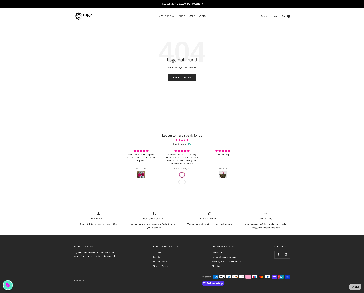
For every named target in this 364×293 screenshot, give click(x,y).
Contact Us (217, 252)
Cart (285, 16)
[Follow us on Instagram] (286, 254)
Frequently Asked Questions (225, 257)
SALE (192, 16)
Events (156, 257)
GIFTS (202, 16)
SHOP (182, 16)
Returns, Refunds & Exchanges (226, 261)
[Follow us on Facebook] (278, 254)
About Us (157, 252)
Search (264, 16)
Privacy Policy (160, 261)
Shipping (216, 266)
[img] (182, 140)
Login (274, 16)
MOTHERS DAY (166, 16)
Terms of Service (161, 266)
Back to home (182, 77)
